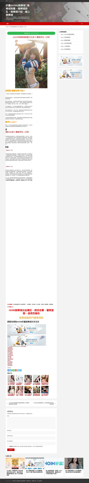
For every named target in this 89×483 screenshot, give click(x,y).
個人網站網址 (10, 441)
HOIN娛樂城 (9, 304)
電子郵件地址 (10, 435)
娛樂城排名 (10, 350)
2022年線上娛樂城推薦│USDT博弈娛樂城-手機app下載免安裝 (43, 403)
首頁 (7, 23)
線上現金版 (10, 361)
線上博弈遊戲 (10, 355)
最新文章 (9, 456)
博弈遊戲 (9, 356)
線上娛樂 (9, 357)
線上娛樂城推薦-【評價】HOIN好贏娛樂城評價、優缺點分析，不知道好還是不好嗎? (54, 472)
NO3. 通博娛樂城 (65, 40)
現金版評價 (10, 365)
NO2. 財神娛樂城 (65, 37)
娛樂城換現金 (10, 348)
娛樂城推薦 (10, 347)
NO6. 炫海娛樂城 (65, 49)
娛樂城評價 (10, 351)
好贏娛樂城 (10, 354)
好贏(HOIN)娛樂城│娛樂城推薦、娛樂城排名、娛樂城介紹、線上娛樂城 (27, 480)
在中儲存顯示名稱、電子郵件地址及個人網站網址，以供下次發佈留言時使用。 (26, 446)
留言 (8, 415)
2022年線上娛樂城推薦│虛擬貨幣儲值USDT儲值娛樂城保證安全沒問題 (19, 403)
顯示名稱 (9, 430)
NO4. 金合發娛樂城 (66, 43)
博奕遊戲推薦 (10, 359)
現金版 (9, 360)
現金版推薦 (10, 362)
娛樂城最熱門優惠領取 (31, 317)
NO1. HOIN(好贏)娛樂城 (67, 34)
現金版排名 (10, 364)
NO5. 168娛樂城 (65, 46)
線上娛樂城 (23, 346)
